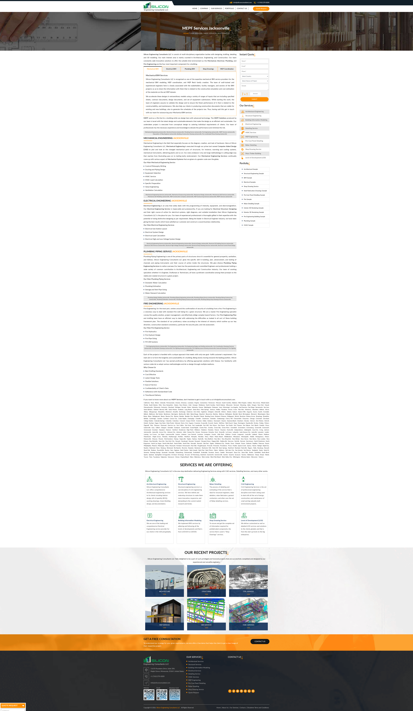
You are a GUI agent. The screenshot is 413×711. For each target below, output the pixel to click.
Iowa (220, 407)
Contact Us (260, 641)
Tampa (257, 455)
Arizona (177, 403)
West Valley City (227, 457)
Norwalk (193, 443)
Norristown (249, 441)
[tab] (254, 112)
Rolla (254, 448)
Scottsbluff (196, 452)
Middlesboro (228, 436)
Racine (254, 445)
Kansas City (191, 432)
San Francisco (243, 407)
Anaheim (180, 409)
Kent (216, 432)
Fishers (267, 423)
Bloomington (262, 414)
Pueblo (235, 445)
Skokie (251, 452)
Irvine (235, 409)
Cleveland (266, 418)
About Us (225, 708)
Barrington (174, 414)
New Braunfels (226, 439)
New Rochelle (153, 441)
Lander (267, 432)
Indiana (249, 403)
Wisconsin (229, 405)
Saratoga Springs (155, 452)
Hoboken (204, 430)
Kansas (201, 407)
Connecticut (203, 403)
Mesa (206, 436)
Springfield (158, 455)
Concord (182, 421)
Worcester (254, 457)
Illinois (157, 403)
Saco (171, 450)
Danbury (210, 421)
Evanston (197, 423)
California (147, 403)
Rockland (237, 448)
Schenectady (188, 452)
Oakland (155, 409)
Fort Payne (221, 425)
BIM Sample (248, 178)
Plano (167, 445)
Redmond (152, 448)
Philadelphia (147, 445)
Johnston (179, 432)
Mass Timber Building (253, 153)
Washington (207, 407)
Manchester (147, 436)
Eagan (157, 423)
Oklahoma (202, 405)
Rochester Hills (206, 448)
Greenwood (147, 430)
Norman (242, 441)
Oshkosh (248, 443)
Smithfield (257, 452)
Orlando (237, 443)
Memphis (194, 436)
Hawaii (267, 405)
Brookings (259, 416)
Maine (189, 407)
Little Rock (220, 434)
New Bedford (209, 439)
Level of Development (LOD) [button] (255, 158)
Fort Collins (180, 425)
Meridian (200, 436)
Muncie (161, 439)
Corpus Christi (190, 421)
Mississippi (226, 407)
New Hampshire (168, 405)
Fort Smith (229, 425)
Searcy (217, 452)
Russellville (160, 450)
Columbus (176, 421)
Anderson (190, 412)
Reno (157, 448)
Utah (189, 405)
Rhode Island (265, 403)
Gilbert (158, 427)
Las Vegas (161, 434)
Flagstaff (146, 425)
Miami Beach (219, 436)
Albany (146, 412)
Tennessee (211, 403)
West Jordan (205, 457)
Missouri (218, 403)
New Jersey (256, 403)
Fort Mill (206, 425)
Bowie (202, 416)
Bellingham (228, 414)
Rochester (198, 448)
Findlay (261, 423)
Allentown (169, 412)
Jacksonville (147, 432)
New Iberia (252, 439)
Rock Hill (215, 448)
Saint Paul (201, 450)
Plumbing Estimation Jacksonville (166, 299)
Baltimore (152, 414)
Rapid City (266, 445)
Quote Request (261, 8)
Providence (223, 445)
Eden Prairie (170, 423)
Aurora (255, 412)
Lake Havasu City (245, 432)
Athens (223, 412)
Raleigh (259, 445)
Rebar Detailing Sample (251, 203)
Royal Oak (147, 450)
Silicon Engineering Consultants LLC (168, 708)
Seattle (222, 452)
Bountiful (196, 416)
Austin (260, 412)
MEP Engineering (251, 137)
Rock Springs (223, 448)
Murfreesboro (168, 439)
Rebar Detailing (251, 145)
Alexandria (161, 412)
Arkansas (184, 403)
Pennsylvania (170, 403)
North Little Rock (168, 443)
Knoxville (222, 432)
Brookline (266, 416)
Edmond (177, 423)
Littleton (227, 434)
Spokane (151, 455)
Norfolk (236, 441)
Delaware (215, 407)
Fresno (230, 409)
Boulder (181, 416)
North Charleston (259, 441)
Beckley (215, 414)
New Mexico (183, 405)
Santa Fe (266, 450)
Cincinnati (259, 418)
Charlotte (213, 418)
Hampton (162, 430)
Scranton (211, 452)
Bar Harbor (159, 414)
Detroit (266, 421)
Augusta (249, 412)
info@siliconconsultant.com (242, 2)
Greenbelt (234, 427)
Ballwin (146, 414)
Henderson (182, 430)
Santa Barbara (148, 409)
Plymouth (172, 445)
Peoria (267, 443)
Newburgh (184, 441)
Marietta (164, 436)
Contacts (243, 708)
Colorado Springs (159, 421)
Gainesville (147, 427)
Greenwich (265, 427)
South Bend (265, 452)
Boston (176, 416)
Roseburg (260, 448)
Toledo (267, 455)
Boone (163, 416)
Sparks (146, 455)
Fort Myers (213, 425)
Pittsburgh (161, 445)
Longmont (240, 434)
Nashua (194, 439)
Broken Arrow (250, 416)
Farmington (241, 423)
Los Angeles (234, 407)
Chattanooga (221, 418)
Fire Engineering (161, 304)
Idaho (249, 405)
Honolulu (210, 430)
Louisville (248, 434)
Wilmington (236, 457)
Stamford (203, 455)
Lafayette (236, 432)
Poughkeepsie (202, 445)
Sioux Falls (245, 452)
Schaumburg (179, 452)
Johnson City (171, 432)
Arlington (211, 412)
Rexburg (163, 448)
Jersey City (162, 432)
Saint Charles (184, 450)
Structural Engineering (253, 116)
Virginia (196, 403)
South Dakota (153, 405)
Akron (267, 409)
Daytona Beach (231, 421)
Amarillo (175, 412)
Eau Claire (162, 423)
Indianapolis (247, 430)
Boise (149, 416)
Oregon (254, 405)
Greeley (210, 427)
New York (261, 405)
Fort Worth (254, 425)
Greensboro (241, 427)
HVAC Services (250, 132)
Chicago (252, 418)
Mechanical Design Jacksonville (203, 194)
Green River (225, 427)
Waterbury (197, 457)
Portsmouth (186, 445)
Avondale (266, 412)
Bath (188, 414)
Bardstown (167, 414)
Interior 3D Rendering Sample (254, 208)
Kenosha (211, 432)
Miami (211, 436)
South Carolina (226, 403)
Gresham (155, 430)
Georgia (195, 405)
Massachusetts (148, 407)
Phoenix (154, 445)
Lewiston (200, 434)
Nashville (200, 439)
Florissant (164, 425)
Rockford (231, 448)
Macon (260, 434)
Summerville (218, 455)
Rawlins (146, 448)
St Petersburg (195, 455)
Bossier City (169, 416)
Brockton (242, 416)
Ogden (212, 443)
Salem (216, 450)
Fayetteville (249, 423)
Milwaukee (236, 436)
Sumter (225, 455)
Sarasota (146, 452)
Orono (243, 443)
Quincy (249, 445)
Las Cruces (153, 434)
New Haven (244, 439)
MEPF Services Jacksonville (227, 132)
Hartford (175, 430)
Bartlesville (182, 414)
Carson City (173, 418)
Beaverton (209, 414)
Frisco (267, 425)
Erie (186, 423)
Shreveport (229, 452)
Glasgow (163, 427)
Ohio (160, 405)
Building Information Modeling (199, 668)
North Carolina (210, 405)
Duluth (146, 423)
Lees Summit (192, 434)
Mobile (252, 436)
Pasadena (224, 409)
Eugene (191, 423)
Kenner (198, 432)
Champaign (191, 418)
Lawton (177, 434)
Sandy (261, 450)
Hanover (168, 430)
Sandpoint (255, 450)
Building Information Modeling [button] (256, 120)
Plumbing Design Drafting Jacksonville (158, 297)
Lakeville (254, 432)
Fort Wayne (246, 425)
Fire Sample (248, 199)
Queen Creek (242, 445)
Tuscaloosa (156, 457)
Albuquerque (153, 412)
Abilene (261, 409)
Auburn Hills (242, 412)
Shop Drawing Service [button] (253, 149)
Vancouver (171, 457)
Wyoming (243, 405)
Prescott (209, 445)
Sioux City (237, 452)
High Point (190, 430)
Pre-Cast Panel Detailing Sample (254, 195)
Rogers (250, 448)
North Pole (186, 443)
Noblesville (223, 441)
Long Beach (188, 409)
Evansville (204, 423)
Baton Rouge (194, 414)
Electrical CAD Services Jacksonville (155, 245)
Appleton (204, 412)
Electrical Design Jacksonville (200, 243)
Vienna (177, 457)
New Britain (236, 439)
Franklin (262, 425)
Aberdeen (255, 409)
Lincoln (214, 434)
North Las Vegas (156, 443)
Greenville (258, 427)
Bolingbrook (156, 416)
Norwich (199, 443)
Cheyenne (245, 418)
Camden (159, 418)
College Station (148, 421)
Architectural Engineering (254, 111)
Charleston (205, 418)
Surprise (231, 455)
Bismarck (254, 414)
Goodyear (177, 427)
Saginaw (176, 450)
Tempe (262, 455)
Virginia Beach (184, 457)
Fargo (235, 423)
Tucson (146, 457)
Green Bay (217, 427)
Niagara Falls (215, 441)
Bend (240, 414)
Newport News (206, 441)
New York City (170, 441)
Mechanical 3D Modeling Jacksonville (158, 196)
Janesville (155, 432)
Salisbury (221, 450)
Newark (177, 441)
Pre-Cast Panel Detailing (254, 141)
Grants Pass (203, 427)
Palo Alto (241, 409)
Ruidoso (153, 450)
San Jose (266, 407)
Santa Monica (173, 409)
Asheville (217, 412)
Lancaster (261, 432)
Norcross (230, 441)
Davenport (217, 421)
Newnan (191, 441)
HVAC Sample (248, 225)
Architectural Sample (251, 169)
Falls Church (229, 423)
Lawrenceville (170, 434)
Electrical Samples (250, 182)
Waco (191, 457)
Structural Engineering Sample (254, 173)
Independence (238, 430)
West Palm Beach (215, 457)
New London (261, 439)
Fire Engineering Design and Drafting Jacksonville (199, 346)
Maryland (171, 407)
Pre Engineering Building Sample (254, 216)
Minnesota (157, 407)
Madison (266, 434)
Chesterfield (237, 418)
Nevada (183, 407)
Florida (146, 405)
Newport (197, 441)
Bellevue (221, 414)
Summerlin (210, 455)
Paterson (261, 443)
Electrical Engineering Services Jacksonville (159, 243)
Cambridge (152, 418)
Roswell (266, 448)
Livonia (234, 434)
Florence (156, 425)
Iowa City (255, 430)
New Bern (217, 439)
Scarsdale (171, 452)
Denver (252, 421)
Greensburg (250, 427)
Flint (151, 425)
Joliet (184, 432)
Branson (223, 416)
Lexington (207, 434)
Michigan (177, 407)
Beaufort (202, 414)
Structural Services (194, 664)
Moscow (154, 439)
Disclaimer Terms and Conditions (258, 708)
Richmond (170, 448)
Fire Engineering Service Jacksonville (156, 346)
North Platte (178, 443)
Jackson (266, 430)
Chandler (198, 418)
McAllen (180, 436)
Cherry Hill (229, 418)
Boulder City (189, 416)
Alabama (234, 403)
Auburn (234, 412)
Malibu (218, 409)
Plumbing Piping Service (166, 252)
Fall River (221, 423)
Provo (230, 445)
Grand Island (185, 427)
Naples (189, 439)
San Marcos (247, 450)
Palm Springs (205, 409)
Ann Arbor (197, 412)
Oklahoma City (219, 443)
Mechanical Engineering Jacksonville (155, 132)
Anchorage (182, 412)
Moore (267, 436)
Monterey (248, 409)
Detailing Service (251, 128)
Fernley (256, 423)
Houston (223, 430)
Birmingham (246, 414)
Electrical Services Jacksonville (175, 132)
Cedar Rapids (182, 418)
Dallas (204, 421)
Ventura (212, 409)
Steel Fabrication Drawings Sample (255, 191)
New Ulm (162, 441)
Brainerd (217, 416)
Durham (151, 423)
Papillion (254, 443)
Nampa (176, 439)
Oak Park (206, 443)
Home (186, 33)
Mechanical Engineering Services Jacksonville (158, 194)
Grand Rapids (194, 427)
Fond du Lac (171, 425)
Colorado (162, 403)
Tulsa (150, 457)
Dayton (223, 421)
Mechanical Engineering (166, 138)
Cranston (199, 421)
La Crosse (229, 432)
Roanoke (190, 448)
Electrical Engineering (165, 201)
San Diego (251, 407)
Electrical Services (194, 671)
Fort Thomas (238, 425)
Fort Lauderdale (197, 425)
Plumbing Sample (249, 221)
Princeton (216, 445)
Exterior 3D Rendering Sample (254, 212)
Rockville (244, 448)
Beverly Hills (163, 409)
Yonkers (261, 457)
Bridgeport (230, 416)
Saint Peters (209, 450)
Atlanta (229, 412)
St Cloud (174, 455)
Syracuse (237, 455)
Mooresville (147, 439)
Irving (261, 430)
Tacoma (243, 455)
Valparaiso (164, 457)
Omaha (227, 443)
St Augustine (166, 455)
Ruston (167, 450)
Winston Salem (245, 457)
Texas (152, 403)
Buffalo (146, 418)
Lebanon (183, 434)
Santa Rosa (196, 409)
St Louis (187, 455)
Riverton (184, 448)
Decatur (246, 421)
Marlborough (173, 436)
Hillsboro (197, 430)
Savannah (164, 452)
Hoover (217, 430)
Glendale (170, 427)
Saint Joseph (193, 450)
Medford (187, 436)
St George (181, 455)
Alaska (176, 405)
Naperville (183, 439)
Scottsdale (204, 452)
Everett (210, 423)
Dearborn (240, 421)
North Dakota (220, 405)
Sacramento (259, 407)
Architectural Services (196, 661)
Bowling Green (209, 416)
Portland (179, 445)
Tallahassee (250, 455)
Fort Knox (188, 425)
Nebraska (195, 407)
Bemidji (235, 414)
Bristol (237, 416)
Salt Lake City (229, 450)
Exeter (216, 423)
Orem (232, 443)
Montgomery (259, 436)
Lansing (146, 434)
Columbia (168, 421)
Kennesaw (204, 432)
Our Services (234, 708)
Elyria (182, 423)
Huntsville (230, 430)
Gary (153, 427)
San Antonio (239, 450)
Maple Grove (157, 436)
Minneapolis (245, 436)
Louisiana (190, 403)
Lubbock (254, 434)
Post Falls (193, 445)
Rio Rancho (177, 448)
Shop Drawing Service (251, 186)
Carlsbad (166, 418)
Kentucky (164, 407)
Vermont (236, 405)
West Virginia (242, 403)
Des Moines (259, 421)
